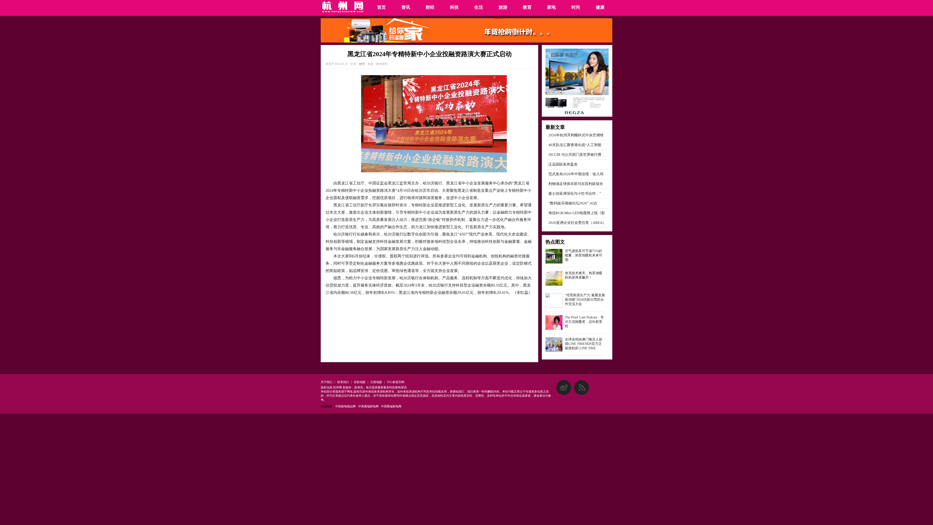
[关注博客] (563, 394)
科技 (454, 7)
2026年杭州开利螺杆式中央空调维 (576, 135)
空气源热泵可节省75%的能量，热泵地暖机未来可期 (583, 255)
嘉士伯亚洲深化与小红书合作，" (574, 193)
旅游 (503, 7)
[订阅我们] (581, 394)
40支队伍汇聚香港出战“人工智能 (574, 145)
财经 (430, 7)
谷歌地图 (359, 382)
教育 (527, 7)
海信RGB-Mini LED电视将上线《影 (576, 213)
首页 (381, 7)
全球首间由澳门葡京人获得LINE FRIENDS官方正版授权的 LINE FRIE (583, 344)
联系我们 (343, 382)
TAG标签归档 (395, 382)
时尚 (575, 7)
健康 (600, 7)
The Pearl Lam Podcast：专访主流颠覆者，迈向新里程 (584, 321)
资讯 (405, 7)
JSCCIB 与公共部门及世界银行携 (574, 155)
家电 (551, 7)
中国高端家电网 (368, 406)
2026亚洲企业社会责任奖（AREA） (577, 223)
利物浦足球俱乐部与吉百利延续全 (575, 184)
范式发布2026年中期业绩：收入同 (576, 174)
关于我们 (326, 382)
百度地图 (376, 382)
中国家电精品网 (345, 406)
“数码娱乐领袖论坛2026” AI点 (572, 203)
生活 (478, 7)
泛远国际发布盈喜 (563, 164)
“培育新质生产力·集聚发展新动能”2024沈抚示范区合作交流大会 (585, 299)
